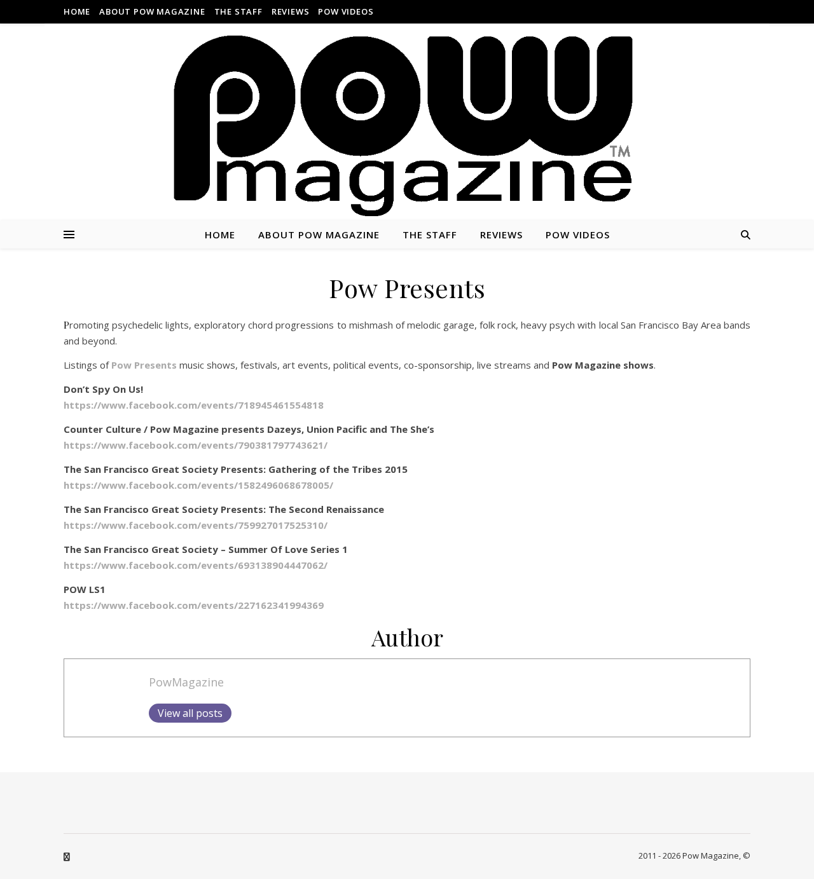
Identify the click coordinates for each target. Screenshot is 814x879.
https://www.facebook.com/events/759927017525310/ (196, 525)
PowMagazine (186, 682)
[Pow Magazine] (407, 127)
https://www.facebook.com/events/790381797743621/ (196, 445)
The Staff (238, 11)
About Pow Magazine (152, 11)
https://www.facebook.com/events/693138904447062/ (196, 565)
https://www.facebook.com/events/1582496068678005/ (198, 485)
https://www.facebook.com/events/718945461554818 (194, 405)
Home (77, 11)
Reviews (291, 11)
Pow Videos (345, 11)
